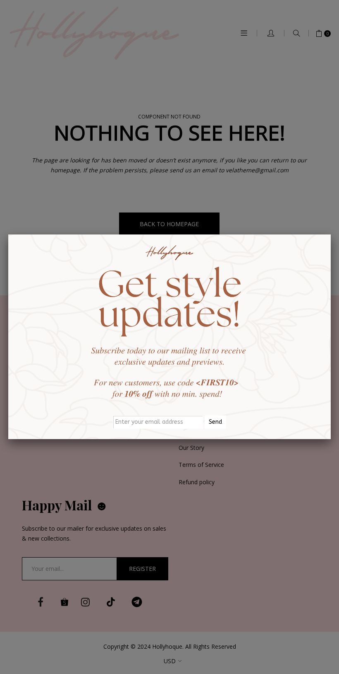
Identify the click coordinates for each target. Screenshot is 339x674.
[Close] (330, 234)
